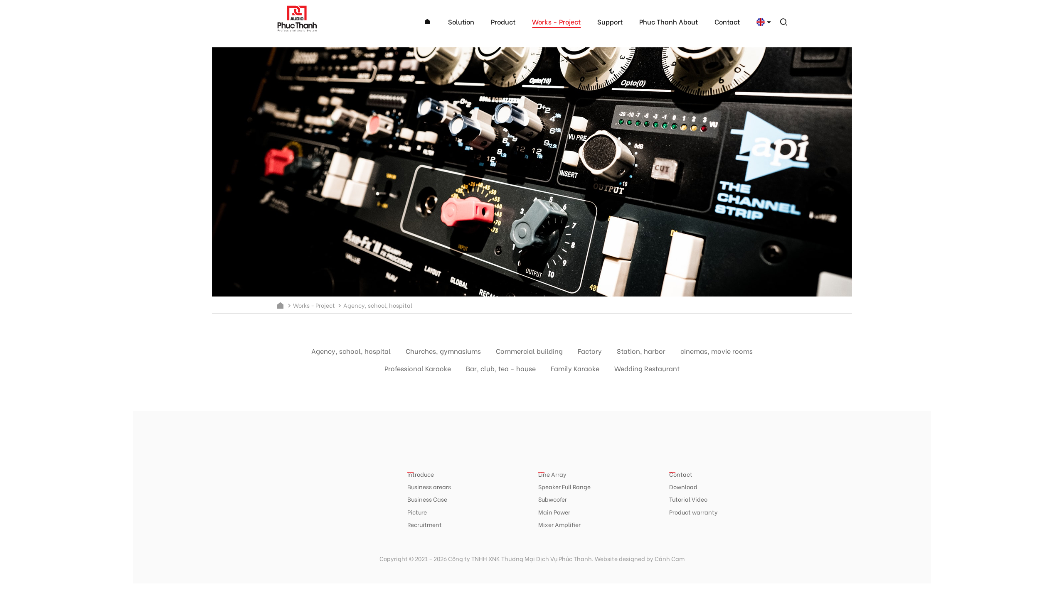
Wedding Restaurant (647, 368)
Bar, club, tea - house (501, 368)
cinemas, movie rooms (716, 350)
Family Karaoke (575, 368)
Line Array (552, 474)
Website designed (620, 558)
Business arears (429, 486)
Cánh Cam (670, 558)
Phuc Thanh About (668, 21)
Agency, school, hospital (351, 350)
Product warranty (693, 511)
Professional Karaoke (417, 368)
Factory (590, 350)
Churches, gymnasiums (443, 350)
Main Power (554, 511)
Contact (727, 21)
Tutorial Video (688, 499)
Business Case (427, 499)
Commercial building (529, 350)
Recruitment (424, 524)
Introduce (420, 474)
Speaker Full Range (564, 486)
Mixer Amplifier (559, 524)
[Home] (427, 22)
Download (683, 486)
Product (503, 21)
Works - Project (556, 21)
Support (610, 21)
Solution (461, 21)
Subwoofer (552, 499)
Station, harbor (641, 350)
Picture (417, 511)
